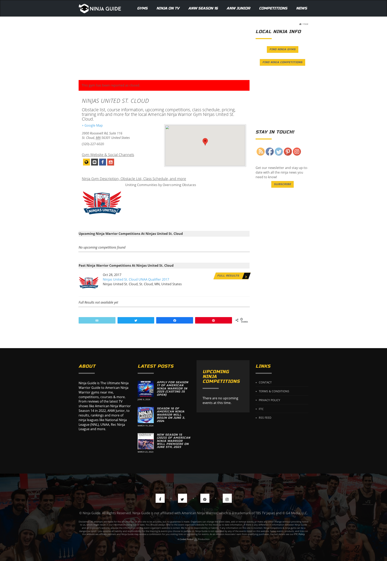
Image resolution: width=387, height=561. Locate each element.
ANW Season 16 (203, 8)
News (301, 8)
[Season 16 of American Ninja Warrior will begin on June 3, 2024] (146, 415)
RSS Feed (265, 417)
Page (305, 24)
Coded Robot (187, 539)
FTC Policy (299, 534)
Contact (265, 382)
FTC (261, 409)
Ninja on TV (167, 8)
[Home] (100, 8)
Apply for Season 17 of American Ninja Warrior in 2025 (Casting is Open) (172, 389)
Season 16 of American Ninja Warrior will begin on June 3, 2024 (171, 415)
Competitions (273, 8)
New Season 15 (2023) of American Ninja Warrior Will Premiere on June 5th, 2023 (173, 441)
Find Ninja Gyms (282, 49)
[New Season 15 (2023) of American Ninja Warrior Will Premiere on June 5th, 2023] (146, 441)
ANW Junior (238, 8)
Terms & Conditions (274, 391)
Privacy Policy (269, 400)
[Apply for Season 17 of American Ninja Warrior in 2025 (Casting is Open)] (146, 389)
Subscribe (282, 184)
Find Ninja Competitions (282, 62)
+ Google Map (92, 125)
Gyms (142, 8)
